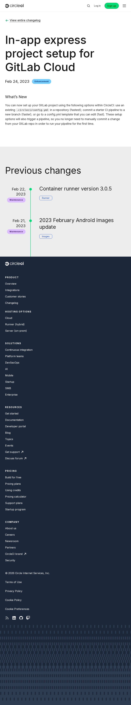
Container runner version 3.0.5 (75, 189)
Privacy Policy (13, 591)
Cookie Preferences (17, 609)
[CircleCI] (14, 6)
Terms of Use (13, 582)
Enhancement (42, 81)
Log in (97, 5)
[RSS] (7, 618)
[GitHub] (21, 618)
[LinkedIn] (14, 618)
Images (46, 236)
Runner (46, 198)
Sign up (111, 5)
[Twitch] (28, 618)
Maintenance (16, 200)
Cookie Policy (13, 600)
